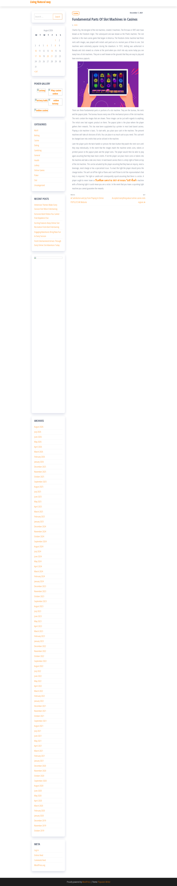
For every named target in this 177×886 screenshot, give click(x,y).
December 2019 (40, 820)
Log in (36, 850)
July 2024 (37, 551)
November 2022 (40, 651)
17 (36, 56)
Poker (36, 175)
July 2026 (37, 431)
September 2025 (40, 481)
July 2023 (37, 611)
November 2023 (40, 591)
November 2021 (40, 710)
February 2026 (39, 456)
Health (36, 160)
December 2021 (40, 705)
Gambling (37, 150)
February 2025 (39, 516)
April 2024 (38, 566)
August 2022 (38, 666)
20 (48, 56)
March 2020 (38, 805)
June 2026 (38, 436)
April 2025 (38, 506)
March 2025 (38, 511)
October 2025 (39, 476)
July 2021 (37, 730)
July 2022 (37, 671)
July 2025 (37, 491)
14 (52, 50)
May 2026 (37, 441)
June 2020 (38, 790)
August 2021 (38, 725)
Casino (75, 13)
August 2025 (38, 486)
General (37, 155)
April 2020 (38, 800)
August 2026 (38, 426)
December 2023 (40, 586)
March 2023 (38, 631)
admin (75, 25)
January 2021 (39, 760)
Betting (36, 135)
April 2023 (38, 626)
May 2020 (37, 795)
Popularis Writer (104, 881)
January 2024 (39, 581)
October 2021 (39, 715)
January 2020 (39, 815)
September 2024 (40, 541)
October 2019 (39, 830)
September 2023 (40, 601)
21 (52, 56)
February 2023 (39, 636)
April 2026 (38, 446)
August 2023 (38, 606)
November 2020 (40, 770)
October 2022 (39, 656)
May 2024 (37, 561)
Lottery (36, 165)
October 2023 (39, 596)
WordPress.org (39, 865)
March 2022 (38, 690)
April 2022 (38, 685)
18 (40, 56)
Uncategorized (39, 185)
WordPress (86, 881)
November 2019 (40, 825)
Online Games (39, 170)
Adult (36, 130)
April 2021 (38, 745)
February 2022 (39, 695)
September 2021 (40, 720)
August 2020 (38, 785)
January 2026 (39, 461)
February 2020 (39, 810)
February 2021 (39, 755)
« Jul (36, 71)
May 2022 (37, 681)
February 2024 (39, 576)
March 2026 (38, 451)
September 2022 (40, 660)
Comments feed (40, 860)
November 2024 (40, 531)
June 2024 (38, 556)
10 (36, 50)
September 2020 (40, 780)
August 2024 (38, 546)
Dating (36, 145)
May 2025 (37, 501)
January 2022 (39, 700)
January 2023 (39, 641)
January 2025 (39, 521)
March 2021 (38, 750)
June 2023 (38, 616)
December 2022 (40, 646)
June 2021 (38, 735)
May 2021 (37, 740)
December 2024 (40, 526)
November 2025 (40, 471)
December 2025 (40, 466)
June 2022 (38, 675)
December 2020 (40, 765)
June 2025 (38, 496)
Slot (35, 180)
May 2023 (37, 621)
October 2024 (39, 536)
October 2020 (39, 775)
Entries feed (38, 855)
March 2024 (38, 571)
